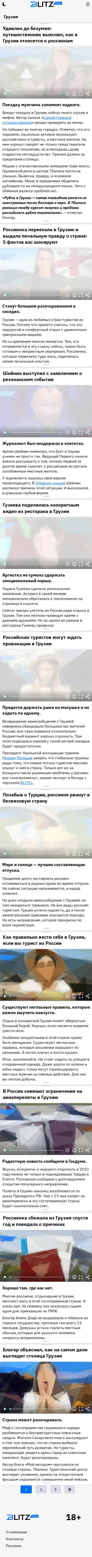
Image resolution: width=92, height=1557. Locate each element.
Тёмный (4, 4)
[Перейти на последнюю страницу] (69, 1489)
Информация (74, 94)
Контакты (15, 1538)
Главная (22, 1517)
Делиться (87, 94)
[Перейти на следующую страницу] (55, 1489)
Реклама (13, 1545)
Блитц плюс (46, 4)
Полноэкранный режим (81, 94)
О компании (16, 1532)
